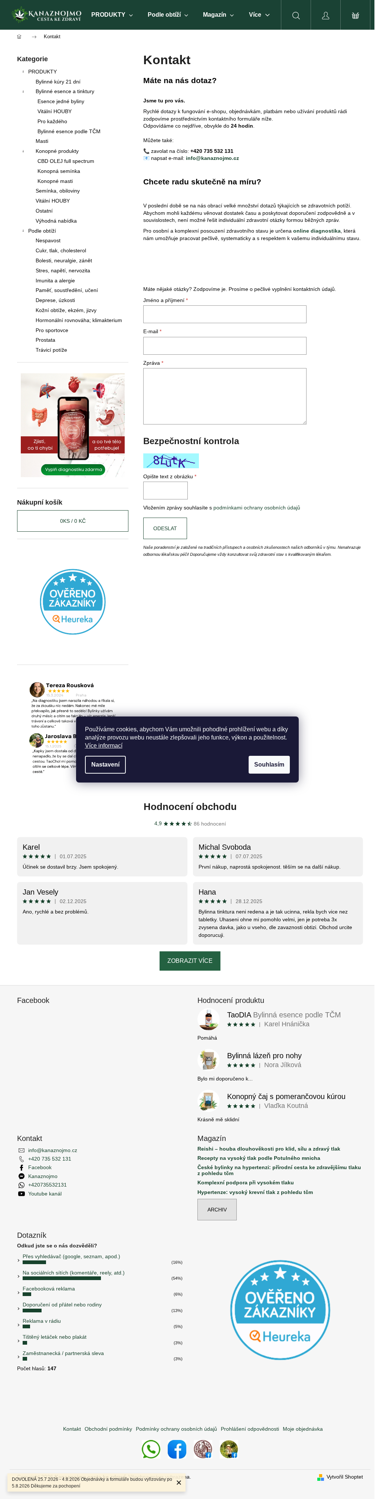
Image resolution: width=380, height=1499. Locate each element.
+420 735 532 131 (49, 1159)
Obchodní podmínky (108, 1429)
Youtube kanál (45, 1194)
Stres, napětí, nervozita (63, 270)
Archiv (217, 1210)
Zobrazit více (190, 961)
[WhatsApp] (151, 1449)
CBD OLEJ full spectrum (65, 161)
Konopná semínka (58, 171)
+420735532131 (47, 1185)
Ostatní (44, 211)
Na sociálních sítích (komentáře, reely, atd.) (74, 1273)
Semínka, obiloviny (58, 191)
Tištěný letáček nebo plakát (54, 1337)
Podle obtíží (42, 231)
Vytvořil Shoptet (345, 1477)
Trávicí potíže (51, 350)
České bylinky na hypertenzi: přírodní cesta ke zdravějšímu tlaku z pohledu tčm (279, 1170)
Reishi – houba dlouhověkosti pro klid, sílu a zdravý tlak (268, 1149)
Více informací (103, 745)
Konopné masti (55, 181)
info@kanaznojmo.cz (212, 158)
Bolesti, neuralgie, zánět (64, 260)
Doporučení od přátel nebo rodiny (62, 1305)
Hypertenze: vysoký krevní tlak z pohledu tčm (255, 1192)
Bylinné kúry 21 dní (58, 82)
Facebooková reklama (49, 1289)
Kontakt (72, 1429)
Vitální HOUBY (54, 111)
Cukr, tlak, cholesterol (61, 250)
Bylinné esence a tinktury (65, 91)
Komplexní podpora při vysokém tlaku (245, 1182)
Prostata (45, 340)
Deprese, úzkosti (55, 300)
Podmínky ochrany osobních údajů (176, 1429)
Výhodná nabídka (56, 221)
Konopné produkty (57, 151)
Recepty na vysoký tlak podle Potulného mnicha (258, 1158)
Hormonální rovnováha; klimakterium (79, 320)
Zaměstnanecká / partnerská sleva (63, 1353)
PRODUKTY (42, 72)
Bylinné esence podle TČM (69, 131)
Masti (42, 141)
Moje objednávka (303, 1429)
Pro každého (52, 121)
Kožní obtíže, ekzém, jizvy (66, 310)
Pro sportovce (52, 330)
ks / (73, 521)
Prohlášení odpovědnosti (250, 1429)
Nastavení (105, 764)
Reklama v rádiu (42, 1321)
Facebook (40, 1167)
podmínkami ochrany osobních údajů (256, 508)
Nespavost (48, 240)
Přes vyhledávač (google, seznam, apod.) (71, 1256)
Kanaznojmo (43, 1176)
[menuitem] (112, 15)
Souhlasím (269, 764)
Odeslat (165, 528)
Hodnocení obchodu (190, 806)
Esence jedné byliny (60, 101)
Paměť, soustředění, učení (67, 290)
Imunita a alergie (55, 280)
